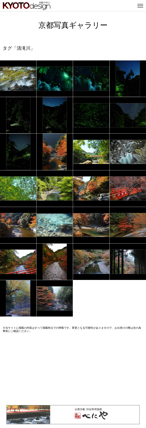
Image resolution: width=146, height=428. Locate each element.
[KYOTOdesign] (26, 8)
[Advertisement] (73, 369)
